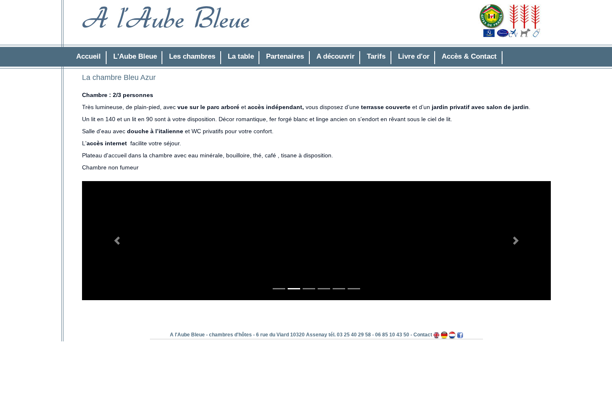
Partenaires (285, 56)
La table (241, 56)
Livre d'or (414, 56)
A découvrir (335, 56)
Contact (422, 335)
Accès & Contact (469, 56)
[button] (117, 241)
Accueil (88, 56)
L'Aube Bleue (135, 56)
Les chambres (192, 56)
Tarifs (376, 56)
